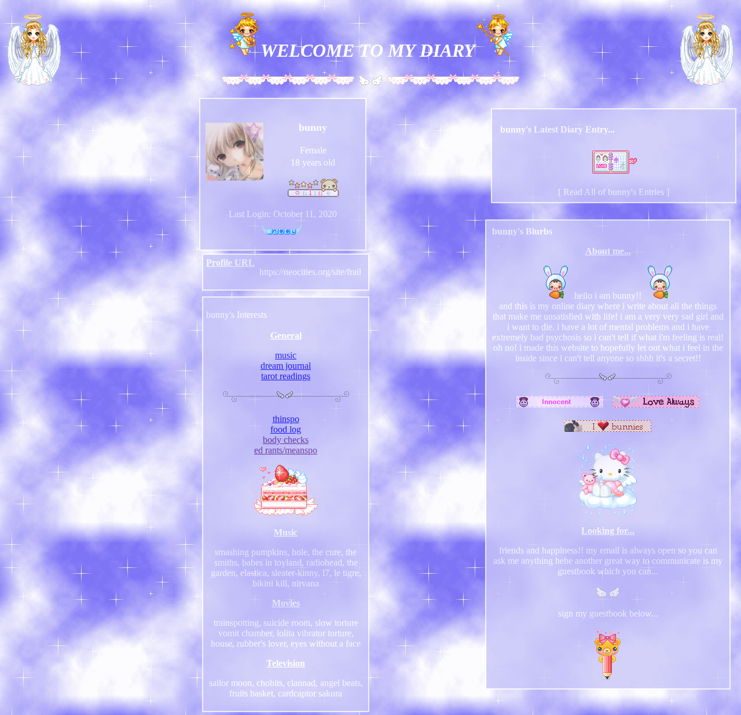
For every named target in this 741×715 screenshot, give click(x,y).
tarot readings (285, 376)
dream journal (286, 366)
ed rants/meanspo (285, 450)
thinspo (286, 419)
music (285, 355)
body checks (286, 440)
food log (285, 429)
